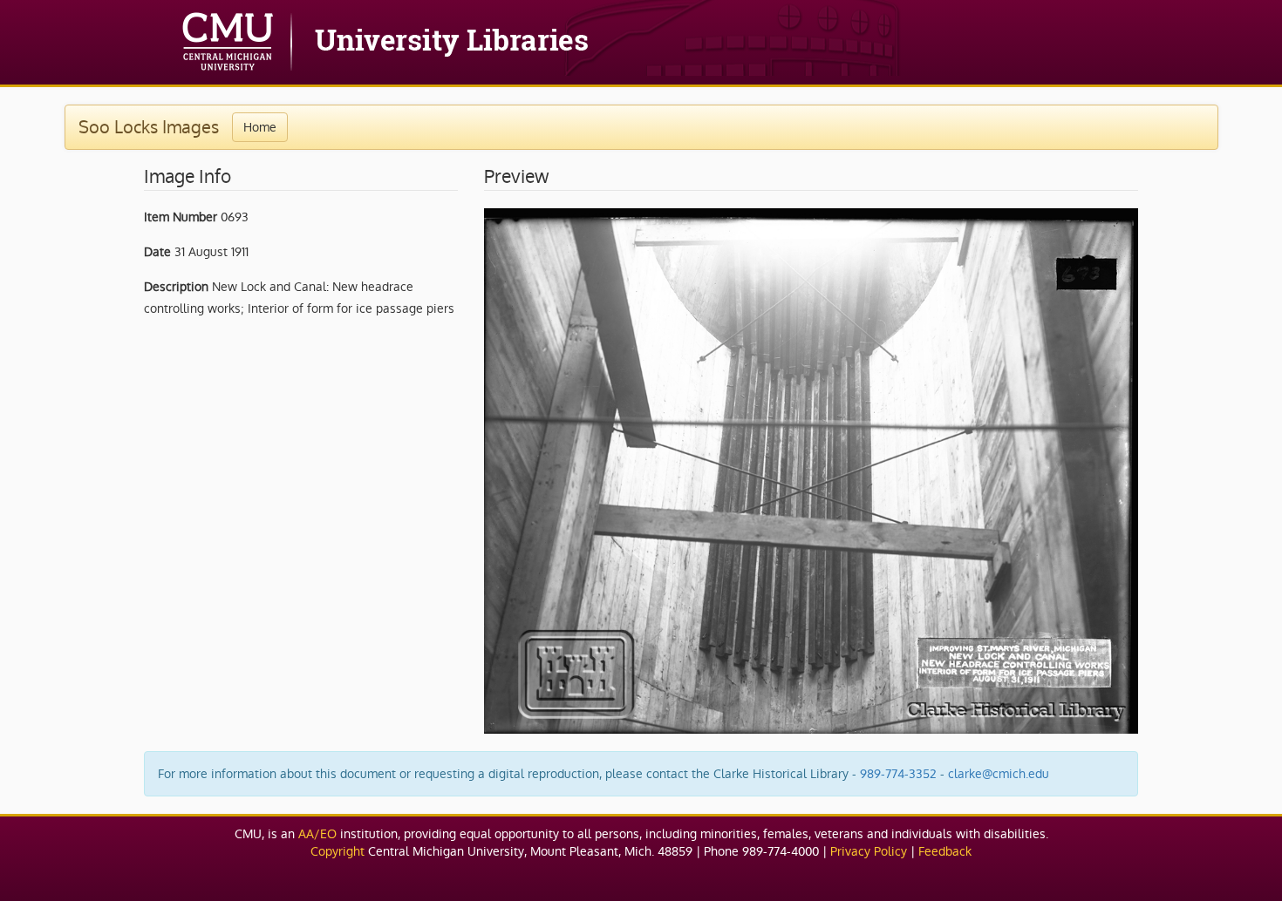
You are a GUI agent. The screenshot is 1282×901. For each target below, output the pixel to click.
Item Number (180, 217)
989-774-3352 (898, 773)
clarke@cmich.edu (998, 773)
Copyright (337, 851)
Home (259, 127)
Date (157, 252)
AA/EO (317, 834)
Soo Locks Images (148, 127)
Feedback (945, 851)
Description (176, 286)
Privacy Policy (868, 851)
